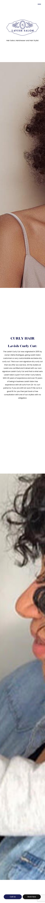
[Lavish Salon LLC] (22, 27)
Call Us (13, 896)
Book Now (32, 896)
